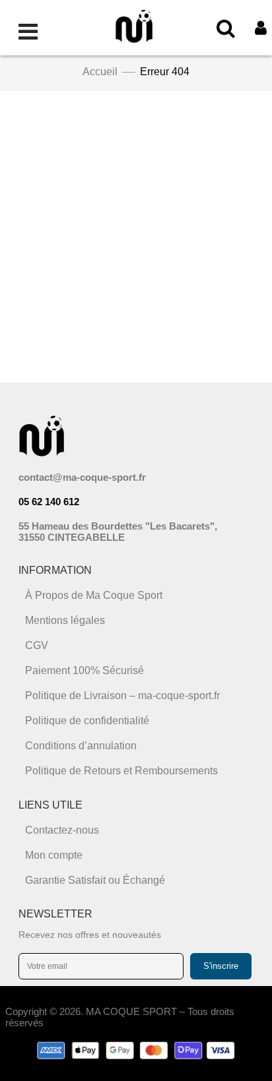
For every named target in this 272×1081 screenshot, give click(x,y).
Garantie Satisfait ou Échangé (95, 880)
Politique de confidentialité (87, 720)
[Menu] (28, 28)
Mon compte (54, 855)
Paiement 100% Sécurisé (84, 670)
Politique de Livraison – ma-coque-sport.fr (122, 695)
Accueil (100, 71)
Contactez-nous (62, 830)
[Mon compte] (261, 28)
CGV (36, 645)
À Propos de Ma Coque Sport (93, 595)
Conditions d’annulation (81, 745)
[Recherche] (226, 28)
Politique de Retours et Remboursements (121, 770)
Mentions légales (65, 620)
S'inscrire (220, 966)
